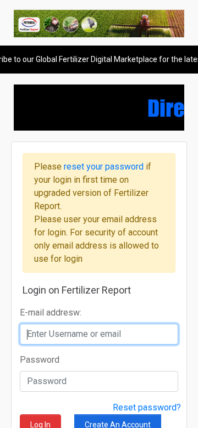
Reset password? (147, 407)
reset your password (105, 166)
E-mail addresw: (50, 312)
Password (39, 359)
